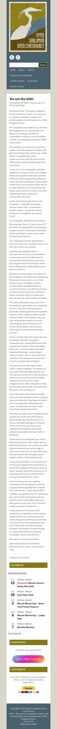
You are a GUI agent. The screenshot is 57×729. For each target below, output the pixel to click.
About (22, 70)
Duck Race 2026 (25, 594)
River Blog (19, 105)
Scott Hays (23, 102)
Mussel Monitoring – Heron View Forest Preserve (30, 605)
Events (31, 70)
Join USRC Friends (28, 659)
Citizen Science (17, 81)
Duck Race (32, 81)
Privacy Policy (17, 86)
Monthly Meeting (25, 627)
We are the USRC (22, 99)
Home (13, 70)
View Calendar (14, 633)
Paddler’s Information (21, 75)
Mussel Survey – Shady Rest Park (31, 584)
